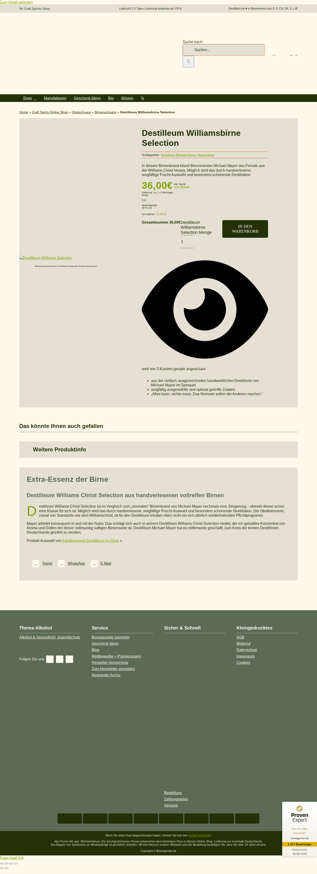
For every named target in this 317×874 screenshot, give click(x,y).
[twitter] (50, 659)
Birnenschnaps (105, 112)
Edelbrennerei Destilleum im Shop (90, 541)
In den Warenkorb (245, 229)
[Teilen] (11, 863)
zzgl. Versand (181, 186)
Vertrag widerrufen (200, 835)
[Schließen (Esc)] (16, 863)
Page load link (12, 858)
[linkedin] (69, 659)
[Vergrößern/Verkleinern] (2, 863)
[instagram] (59, 659)
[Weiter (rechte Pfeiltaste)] (6, 868)
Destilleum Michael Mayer (178, 155)
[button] (158, 449)
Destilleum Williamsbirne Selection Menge (196, 227)
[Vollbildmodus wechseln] (6, 863)
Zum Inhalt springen (16, 2)
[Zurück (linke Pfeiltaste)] (2, 868)
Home (23, 112)
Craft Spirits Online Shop (50, 112)
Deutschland (205, 155)
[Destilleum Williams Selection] (45, 258)
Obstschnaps (81, 112)
